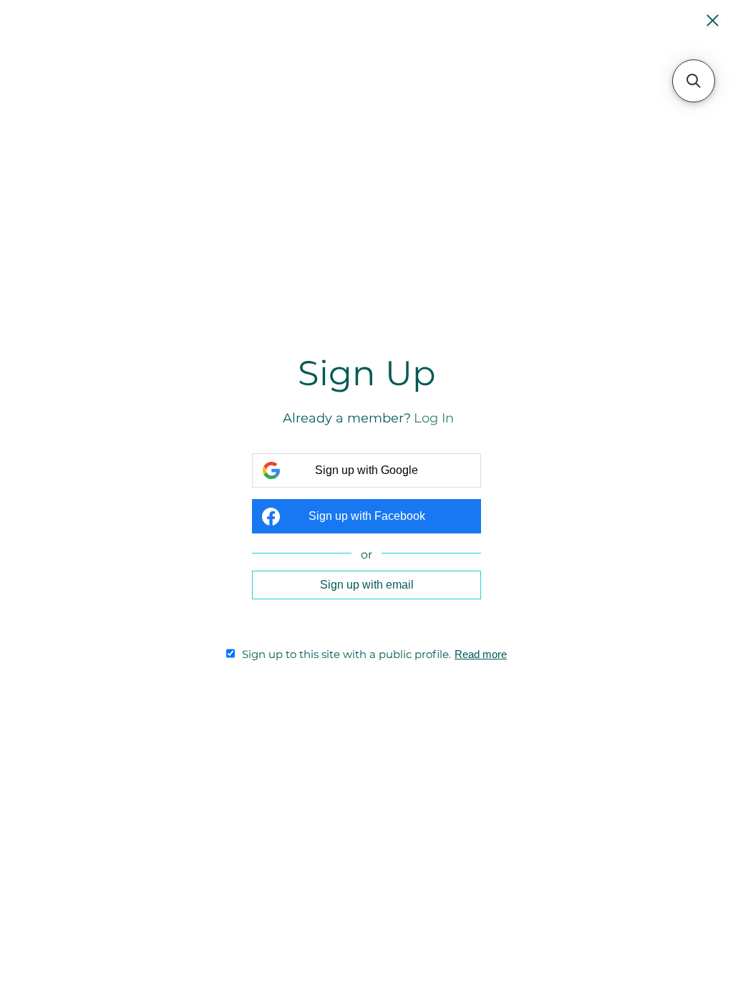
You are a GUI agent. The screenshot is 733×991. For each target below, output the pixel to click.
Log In (434, 418)
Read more (481, 654)
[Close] (713, 21)
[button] (693, 80)
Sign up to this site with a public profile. (346, 654)
